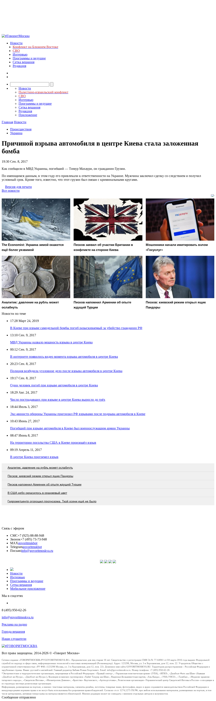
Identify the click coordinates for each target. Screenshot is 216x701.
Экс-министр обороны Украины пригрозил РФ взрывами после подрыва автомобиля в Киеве (77, 414)
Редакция (19, 66)
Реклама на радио (14, 624)
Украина (16, 133)
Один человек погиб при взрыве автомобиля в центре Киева (54, 385)
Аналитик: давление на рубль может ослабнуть (40, 467)
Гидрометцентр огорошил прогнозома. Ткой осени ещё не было (52, 501)
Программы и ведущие (29, 58)
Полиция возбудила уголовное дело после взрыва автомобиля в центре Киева (66, 371)
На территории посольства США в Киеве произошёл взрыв (53, 442)
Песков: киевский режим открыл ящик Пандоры (40, 476)
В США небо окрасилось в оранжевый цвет (37, 493)
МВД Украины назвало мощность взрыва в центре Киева (51, 342)
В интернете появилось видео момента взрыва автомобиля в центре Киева (64, 356)
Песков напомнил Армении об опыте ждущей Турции (44, 484)
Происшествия (20, 129)
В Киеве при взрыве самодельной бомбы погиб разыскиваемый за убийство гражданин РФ (76, 328)
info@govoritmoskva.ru (37, 550)
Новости (16, 43)
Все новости (11, 190)
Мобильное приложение (27, 588)
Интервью (20, 54)
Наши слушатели (14, 639)
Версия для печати (18, 187)
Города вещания (13, 631)
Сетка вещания (23, 62)
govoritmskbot (27, 543)
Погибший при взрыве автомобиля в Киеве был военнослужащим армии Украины (70, 428)
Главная (7, 122)
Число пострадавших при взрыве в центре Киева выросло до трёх (57, 399)
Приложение (28, 115)
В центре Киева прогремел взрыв (34, 457)
